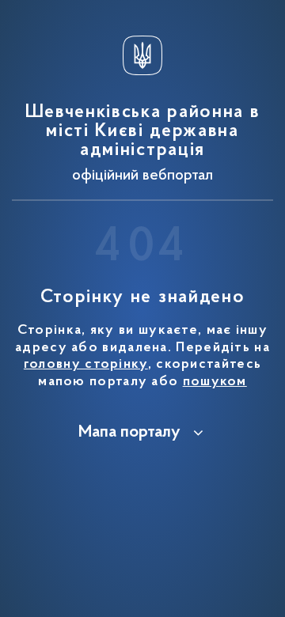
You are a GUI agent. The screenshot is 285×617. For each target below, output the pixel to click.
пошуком (215, 382)
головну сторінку (86, 365)
